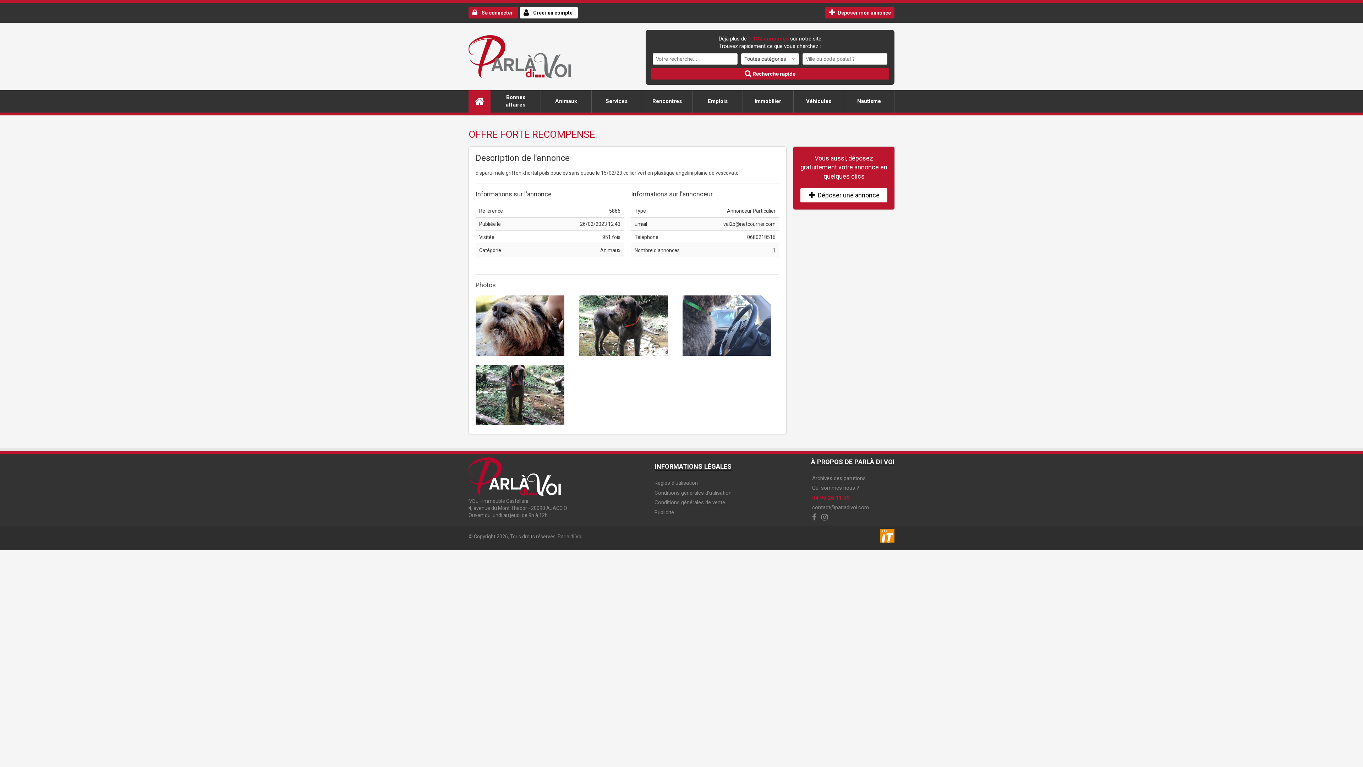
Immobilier (768, 101)
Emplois (718, 101)
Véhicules (818, 101)
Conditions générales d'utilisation (693, 493)
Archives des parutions (839, 478)
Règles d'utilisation (676, 483)
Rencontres (667, 101)
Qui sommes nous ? (835, 488)
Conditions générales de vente (690, 502)
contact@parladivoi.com (840, 507)
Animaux (566, 101)
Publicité (664, 512)
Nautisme (869, 101)
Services (617, 101)
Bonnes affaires (515, 101)
